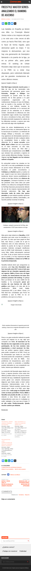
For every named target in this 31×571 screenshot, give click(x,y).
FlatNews (27, 567)
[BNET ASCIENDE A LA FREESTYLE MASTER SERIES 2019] (21, 429)
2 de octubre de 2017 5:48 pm (18, 19)
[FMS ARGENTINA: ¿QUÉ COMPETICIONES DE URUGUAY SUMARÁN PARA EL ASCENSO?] (8, 448)
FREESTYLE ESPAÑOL (8, 469)
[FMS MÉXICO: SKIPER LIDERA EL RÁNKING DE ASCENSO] (8, 428)
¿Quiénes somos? (8, 547)
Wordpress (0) (15, 494)
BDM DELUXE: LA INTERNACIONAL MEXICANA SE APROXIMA (24, 483)
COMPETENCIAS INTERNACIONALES (12, 467)
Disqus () (27, 494)
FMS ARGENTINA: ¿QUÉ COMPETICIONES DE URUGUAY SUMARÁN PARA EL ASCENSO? (7, 442)
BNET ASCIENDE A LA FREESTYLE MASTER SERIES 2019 (20, 423)
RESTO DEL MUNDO (20, 469)
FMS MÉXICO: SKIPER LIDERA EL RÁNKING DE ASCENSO (7, 423)
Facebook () (21, 494)
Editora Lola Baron (6, 19)
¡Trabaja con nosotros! (9, 551)
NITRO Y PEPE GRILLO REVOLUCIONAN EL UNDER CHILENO (7, 483)
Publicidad (23, 551)
